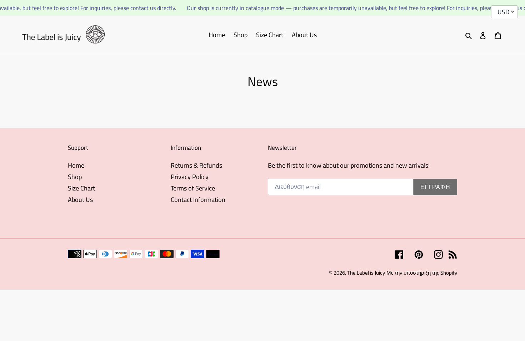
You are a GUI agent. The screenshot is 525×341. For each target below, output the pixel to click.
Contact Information (198, 199)
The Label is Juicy (366, 273)
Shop (75, 177)
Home (76, 165)
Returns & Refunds (196, 165)
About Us (80, 199)
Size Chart (81, 188)
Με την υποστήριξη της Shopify (421, 273)
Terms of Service (193, 188)
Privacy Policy (190, 177)
